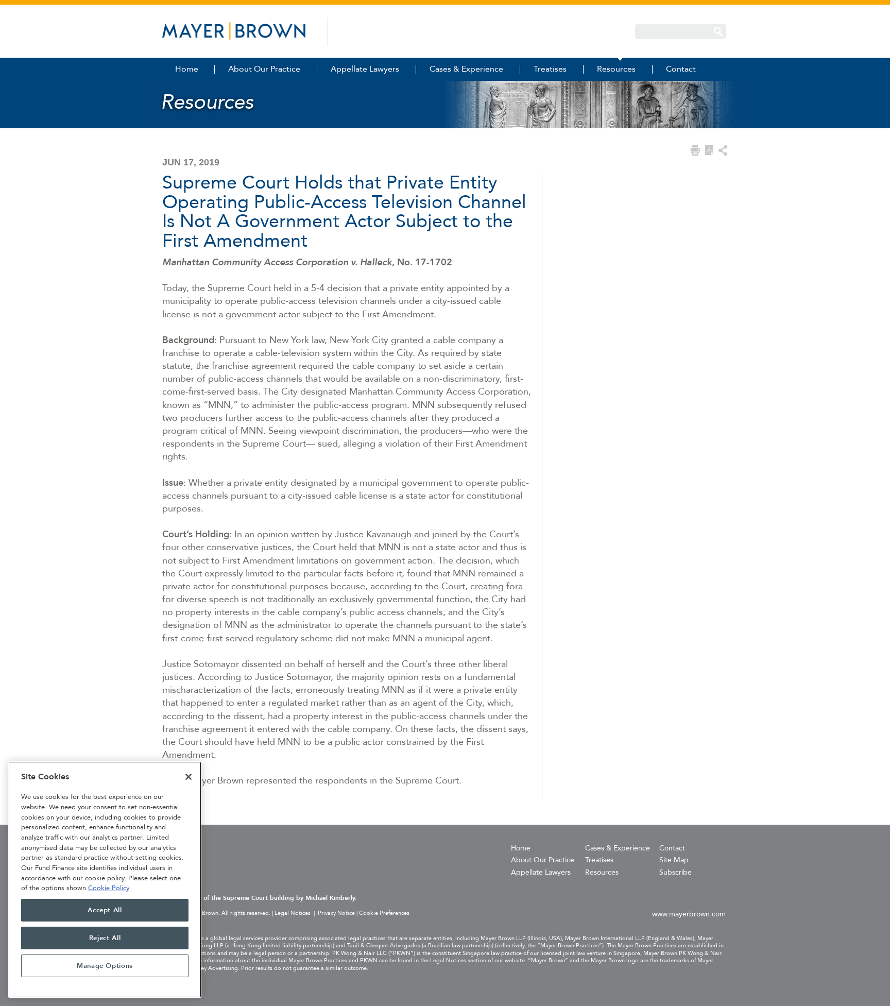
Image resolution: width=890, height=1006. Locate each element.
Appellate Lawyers (541, 872)
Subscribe (675, 872)
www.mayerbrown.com (689, 914)
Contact (672, 848)
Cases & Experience (617, 848)
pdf (709, 150)
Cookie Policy (108, 888)
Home (520, 848)
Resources (602, 872)
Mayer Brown (233, 31)
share (723, 150)
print (695, 150)
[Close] (188, 776)
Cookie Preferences (384, 913)
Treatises (599, 860)
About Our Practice (542, 860)
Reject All (105, 938)
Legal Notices (293, 913)
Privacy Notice (336, 913)
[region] (104, 879)
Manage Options (105, 965)
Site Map (674, 860)
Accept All (105, 910)
